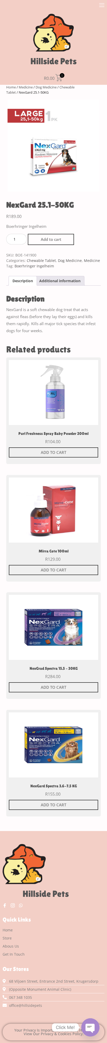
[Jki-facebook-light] (5, 905)
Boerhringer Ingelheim (34, 265)
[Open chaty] (90, 1027)
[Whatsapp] (21, 905)
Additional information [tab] (60, 280)
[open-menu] (101, 6)
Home (11, 87)
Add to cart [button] (53, 452)
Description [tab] (22, 280)
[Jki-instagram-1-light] (13, 905)
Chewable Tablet (41, 260)
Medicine (26, 87)
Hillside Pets (53, 61)
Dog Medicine (46, 87)
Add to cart (51, 239)
